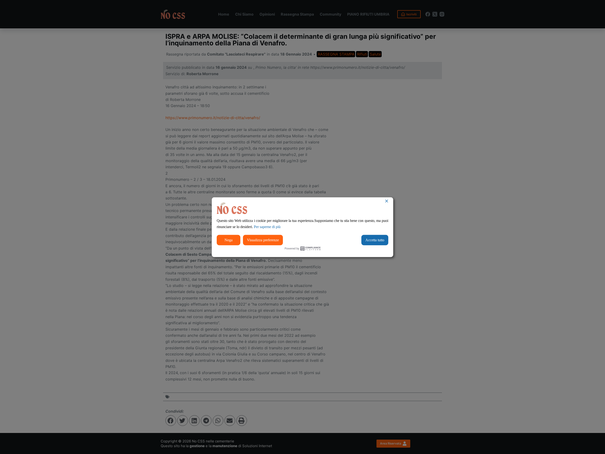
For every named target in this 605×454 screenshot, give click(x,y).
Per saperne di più (267, 227)
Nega (229, 240)
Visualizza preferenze (263, 240)
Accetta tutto (374, 240)
